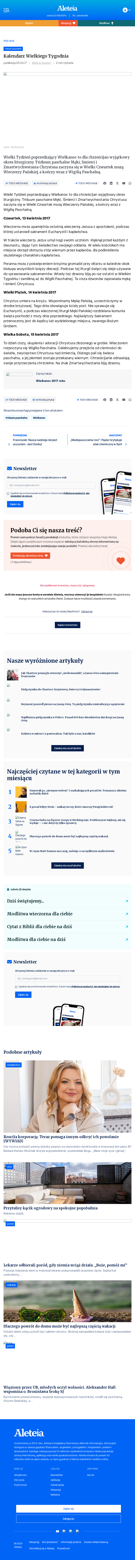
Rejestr (29, 23)
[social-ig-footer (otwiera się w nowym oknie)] (77, 1531)
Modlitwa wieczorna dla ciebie (39, 914)
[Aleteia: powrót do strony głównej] (67, 8)
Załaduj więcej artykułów (67, 748)
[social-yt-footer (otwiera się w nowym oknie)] (57, 1531)
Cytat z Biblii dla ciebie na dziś (39, 926)
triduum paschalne (16, 417)
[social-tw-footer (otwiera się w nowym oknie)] (70, 1531)
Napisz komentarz (68, 625)
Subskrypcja (57, 1484)
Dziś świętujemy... (25, 901)
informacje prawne (71, 1542)
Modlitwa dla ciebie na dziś (36, 939)
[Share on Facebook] (104, 183)
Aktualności (20, 1475)
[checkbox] (8, 494)
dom (9, 1166)
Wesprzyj (66, 23)
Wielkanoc (39, 417)
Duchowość (20, 1484)
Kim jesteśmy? (50, 1542)
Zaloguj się (87, 611)
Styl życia (9, 40)
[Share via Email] (123, 183)
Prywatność (63, 1548)
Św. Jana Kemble (80, 15)
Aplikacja (55, 1480)
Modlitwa (104, 23)
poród (10, 1223)
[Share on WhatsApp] (130, 183)
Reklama (55, 1494)
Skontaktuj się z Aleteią (41, 1548)
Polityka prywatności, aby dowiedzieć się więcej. (96, 986)
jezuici (10, 1346)
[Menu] (23, 10)
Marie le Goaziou (41, 63)
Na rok (90, 1475)
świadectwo (13, 1065)
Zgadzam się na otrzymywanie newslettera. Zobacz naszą (50, 495)
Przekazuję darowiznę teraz (28, 555)
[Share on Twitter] (117, 183)
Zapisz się (15, 504)
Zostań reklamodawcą (96, 1542)
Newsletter (57, 1475)
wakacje (11, 1284)
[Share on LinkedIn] (111, 183)
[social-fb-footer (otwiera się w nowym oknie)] (64, 1531)
